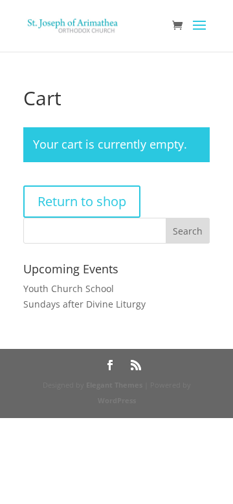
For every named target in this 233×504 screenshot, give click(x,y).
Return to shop (82, 201)
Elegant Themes (114, 385)
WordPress (117, 400)
